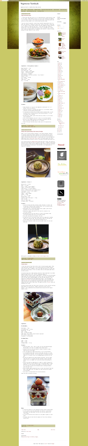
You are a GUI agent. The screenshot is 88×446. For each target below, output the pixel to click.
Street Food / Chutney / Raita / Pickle (47, 9)
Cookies (59, 71)
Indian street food (61, 93)
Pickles (59, 101)
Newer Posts (24, 429)
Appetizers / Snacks (37, 9)
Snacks (59, 111)
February (61, 125)
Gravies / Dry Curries (63, 9)
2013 (59, 120)
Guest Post (60, 86)
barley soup (37, 138)
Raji (58, 201)
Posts (59, 26)
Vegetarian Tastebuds (30, 4)
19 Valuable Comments (30, 125)
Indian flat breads (61, 91)
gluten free (60, 83)
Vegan (34, 126)
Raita (59, 106)
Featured (59, 82)
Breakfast (25, 126)
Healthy (29, 126)
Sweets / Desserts (56, 9)
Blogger (53, 443)
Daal (59, 74)
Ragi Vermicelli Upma (26, 15)
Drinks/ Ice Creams (30, 9)
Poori (59, 104)
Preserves (60, 105)
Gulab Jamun (24, 264)
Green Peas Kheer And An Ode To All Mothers (64, 34)
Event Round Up (60, 81)
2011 (59, 130)
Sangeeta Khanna (35, 141)
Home (22, 9)
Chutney (59, 70)
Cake (59, 69)
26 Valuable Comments (30, 425)
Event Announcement (61, 79)
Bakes (25, 9)
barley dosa (32, 138)
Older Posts (53, 429)
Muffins (59, 96)
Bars (59, 65)
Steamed (32, 126)
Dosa (59, 76)
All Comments (60, 28)
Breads (59, 66)
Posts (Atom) (28, 431)
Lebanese (59, 95)
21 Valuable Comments (30, 258)
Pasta (59, 100)
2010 (59, 131)
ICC (58, 88)
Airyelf (45, 443)
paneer (59, 99)
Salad (59, 109)
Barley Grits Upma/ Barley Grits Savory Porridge (32, 131)
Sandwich (59, 110)
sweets (25, 426)
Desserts (59, 75)
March (60, 121)
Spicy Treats (27, 279)
